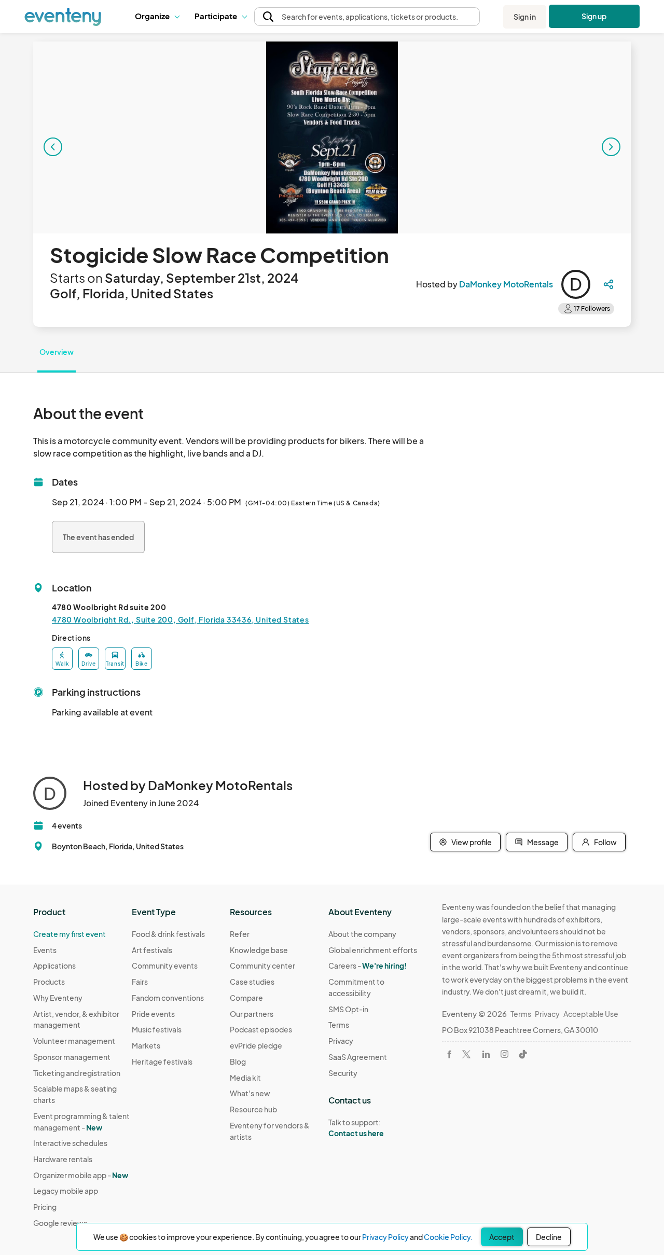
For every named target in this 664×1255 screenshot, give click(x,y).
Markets (146, 1045)
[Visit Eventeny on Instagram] (504, 1054)
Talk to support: (356, 1128)
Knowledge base (259, 950)
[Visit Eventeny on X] (466, 1054)
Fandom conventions (168, 997)
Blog (238, 1061)
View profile (471, 842)
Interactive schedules (70, 1143)
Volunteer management (74, 1040)
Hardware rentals (62, 1159)
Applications (54, 965)
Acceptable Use (590, 1013)
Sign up (594, 16)
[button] (157, 17)
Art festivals (152, 950)
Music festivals (157, 1029)
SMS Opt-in (348, 1009)
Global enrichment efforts (372, 950)
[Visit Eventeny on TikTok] (523, 1054)
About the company (362, 934)
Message (543, 842)
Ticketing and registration (76, 1073)
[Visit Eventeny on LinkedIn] (486, 1054)
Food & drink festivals (168, 934)
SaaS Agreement (357, 1056)
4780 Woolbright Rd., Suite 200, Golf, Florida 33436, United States (180, 619)
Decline (549, 1237)
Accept (502, 1237)
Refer (240, 934)
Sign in (525, 16)
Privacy (340, 1040)
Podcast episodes (261, 1029)
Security (342, 1073)
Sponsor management (71, 1056)
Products (49, 981)
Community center (262, 965)
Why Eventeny (57, 997)
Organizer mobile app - (80, 1175)
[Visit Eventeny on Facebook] (449, 1054)
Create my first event (69, 934)
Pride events (153, 1013)
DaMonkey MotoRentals (506, 284)
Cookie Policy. (448, 1237)
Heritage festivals (162, 1061)
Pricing (45, 1206)
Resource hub (253, 1109)
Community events (165, 965)
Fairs (140, 981)
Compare (246, 997)
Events (45, 950)
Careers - (367, 965)
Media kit (245, 1077)
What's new (250, 1093)
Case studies (252, 981)
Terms (338, 1024)
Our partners (251, 1013)
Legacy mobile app (65, 1190)
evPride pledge (256, 1045)
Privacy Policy (385, 1237)
